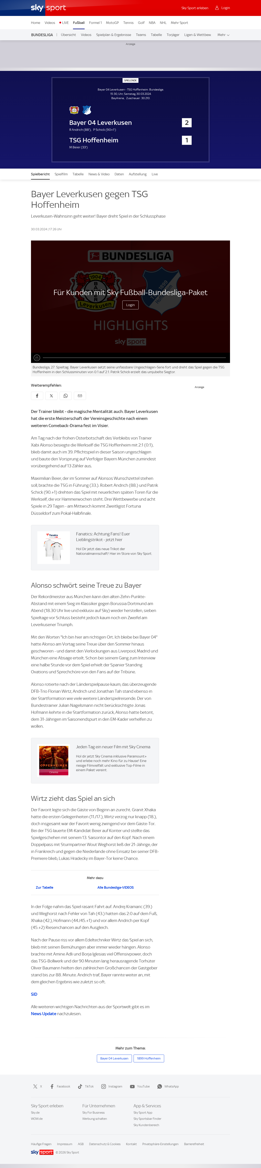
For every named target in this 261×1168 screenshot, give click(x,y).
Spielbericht (40, 174)
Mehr (222, 35)
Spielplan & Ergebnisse (113, 35)
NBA (152, 23)
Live (155, 174)
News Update (43, 1013)
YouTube (143, 1086)
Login (130, 305)
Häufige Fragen (41, 1144)
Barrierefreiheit (194, 1144)
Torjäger (173, 35)
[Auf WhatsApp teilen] (66, 396)
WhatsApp (172, 1086)
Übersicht (68, 35)
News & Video (99, 174)
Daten (119, 174)
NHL (163, 23)
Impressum (64, 1144)
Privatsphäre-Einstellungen (160, 1144)
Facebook (63, 1086)
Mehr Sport (179, 23)
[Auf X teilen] (51, 396)
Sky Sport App (143, 1112)
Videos (50, 23)
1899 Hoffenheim (149, 1058)
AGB (81, 1144)
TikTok (89, 1086)
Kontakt (131, 1144)
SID (34, 994)
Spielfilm (61, 174)
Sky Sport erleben (194, 8)
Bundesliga (42, 35)
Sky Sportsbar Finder (147, 1119)
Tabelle (156, 35)
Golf (141, 23)
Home (35, 23)
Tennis (128, 23)
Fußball (79, 23)
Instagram (115, 1086)
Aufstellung (138, 174)
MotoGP (112, 23)
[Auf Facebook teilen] (37, 396)
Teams (141, 35)
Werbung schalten (94, 1119)
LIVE (65, 23)
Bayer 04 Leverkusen (114, 1058)
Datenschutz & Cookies (105, 1144)
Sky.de (35, 1112)
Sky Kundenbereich (146, 1125)
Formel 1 (95, 23)
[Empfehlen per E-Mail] (80, 396)
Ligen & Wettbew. (197, 35)
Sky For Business (93, 1112)
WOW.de (37, 1119)
